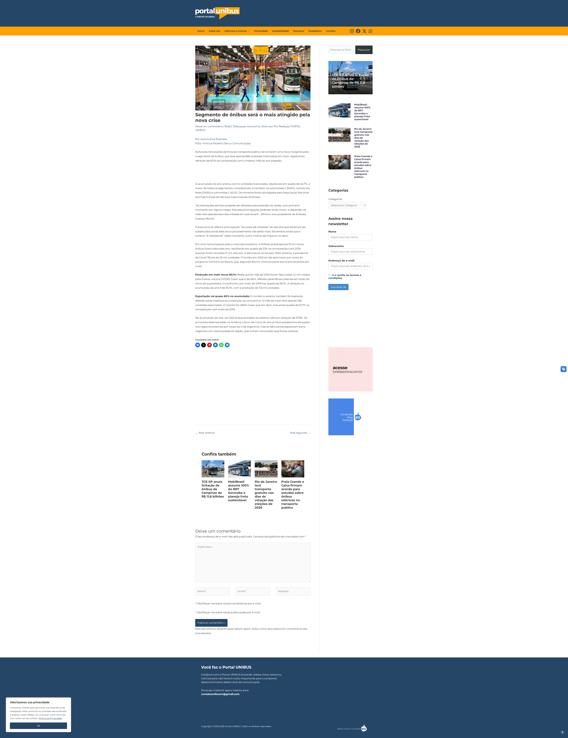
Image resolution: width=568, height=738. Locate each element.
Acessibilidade (280, 31)
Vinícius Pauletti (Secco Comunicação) (226, 143)
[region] (38, 715)
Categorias (335, 199)
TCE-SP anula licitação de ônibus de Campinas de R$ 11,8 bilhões (213, 489)
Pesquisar (364, 49)
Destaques (239, 126)
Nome (332, 231)
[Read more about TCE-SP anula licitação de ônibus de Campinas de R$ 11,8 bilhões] (213, 468)
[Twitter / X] (364, 31)
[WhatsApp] (370, 31)
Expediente (315, 31)
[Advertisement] (317, 12)
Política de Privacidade (50, 718)
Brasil (228, 126)
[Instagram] (352, 31)
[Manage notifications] (562, 732)
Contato (330, 31)
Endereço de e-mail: (341, 260)
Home (200, 31)
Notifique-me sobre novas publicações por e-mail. (229, 612)
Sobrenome (336, 246)
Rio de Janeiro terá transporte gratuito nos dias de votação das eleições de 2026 (266, 494)
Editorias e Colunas (236, 31)
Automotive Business (213, 139)
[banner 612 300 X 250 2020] (350, 416)
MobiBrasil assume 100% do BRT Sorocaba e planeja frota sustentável (238, 491)
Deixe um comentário (209, 126)
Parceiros (298, 31)
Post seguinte (300, 432)
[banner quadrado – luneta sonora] (350, 369)
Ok (38, 725)
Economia (253, 126)
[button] (248, 31)
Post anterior (205, 432)
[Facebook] (358, 31)
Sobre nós (214, 31)
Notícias (266, 126)
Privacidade (261, 31)
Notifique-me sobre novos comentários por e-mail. (229, 603)
